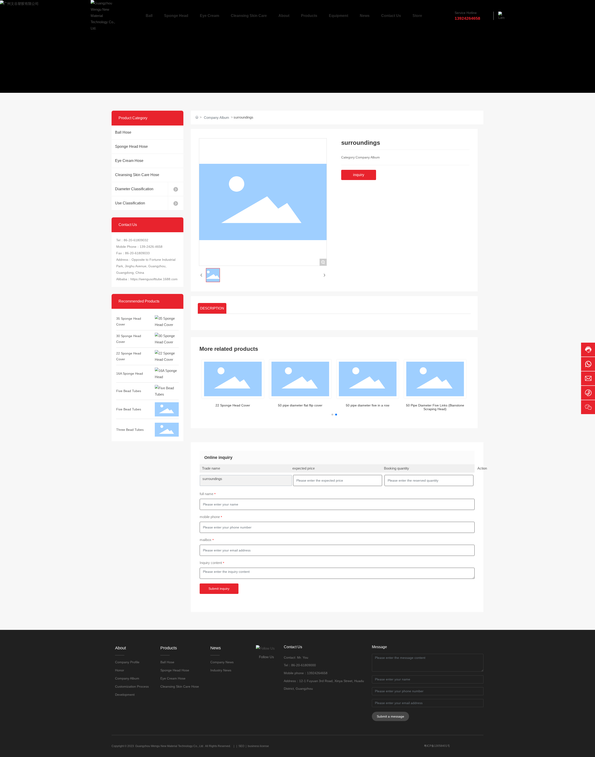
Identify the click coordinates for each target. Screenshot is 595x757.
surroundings (212, 479)
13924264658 (317, 673)
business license (258, 746)
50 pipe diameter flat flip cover (300, 405)
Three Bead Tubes (130, 422)
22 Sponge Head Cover (232, 405)
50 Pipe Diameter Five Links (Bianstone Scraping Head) (435, 407)
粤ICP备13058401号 (437, 745)
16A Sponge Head (129, 366)
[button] (332, 415)
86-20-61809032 (136, 240)
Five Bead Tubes (128, 383)
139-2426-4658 (151, 246)
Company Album (216, 117)
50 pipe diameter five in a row (367, 405)
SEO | (243, 746)
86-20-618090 (301, 665)
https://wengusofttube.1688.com (154, 279)
